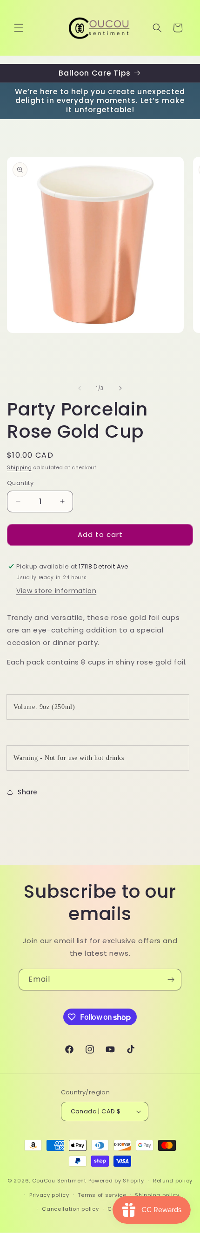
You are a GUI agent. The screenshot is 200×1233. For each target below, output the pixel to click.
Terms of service (102, 1195)
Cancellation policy (70, 1209)
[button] (18, 28)
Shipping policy (157, 1195)
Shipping (19, 467)
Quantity (20, 483)
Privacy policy (49, 1195)
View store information (56, 590)
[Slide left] (79, 388)
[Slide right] (120, 388)
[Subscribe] (170, 979)
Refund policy (173, 1180)
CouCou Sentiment (59, 1180)
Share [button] (28, 792)
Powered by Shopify (116, 1180)
